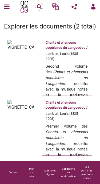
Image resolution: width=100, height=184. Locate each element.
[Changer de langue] (55, 6)
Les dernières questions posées (87, 172)
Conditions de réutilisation (68, 172)
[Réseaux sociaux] (74, 6)
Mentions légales (50, 172)
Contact (13, 172)
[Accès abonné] (93, 6)
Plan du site (31, 172)
